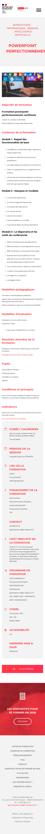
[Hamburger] (38, 10)
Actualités (22, 773)
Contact (22, 764)
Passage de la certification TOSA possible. (17, 355)
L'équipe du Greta (22, 786)
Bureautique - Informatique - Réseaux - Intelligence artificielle (22, 30)
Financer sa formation (22, 751)
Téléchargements (22, 755)
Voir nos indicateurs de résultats (14, 419)
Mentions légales (22, 821)
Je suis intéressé (26, 669)
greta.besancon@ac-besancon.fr (22, 805)
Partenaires (22, 778)
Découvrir (22, 721)
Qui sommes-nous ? (22, 782)
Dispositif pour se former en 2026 (22, 769)
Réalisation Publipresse (22, 818)
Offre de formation (22, 746)
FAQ (22, 760)
